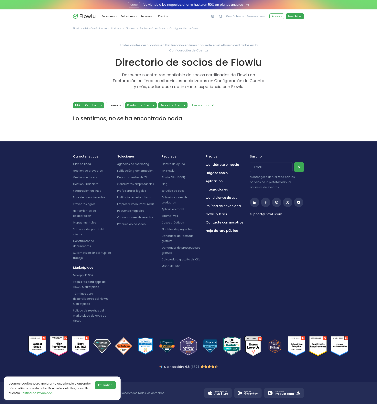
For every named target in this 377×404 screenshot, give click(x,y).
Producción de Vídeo (131, 224)
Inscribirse (294, 16)
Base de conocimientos (89, 197)
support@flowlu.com (266, 214)
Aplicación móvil (173, 209)
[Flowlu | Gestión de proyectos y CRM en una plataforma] (84, 16)
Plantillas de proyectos (177, 229)
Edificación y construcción (135, 171)
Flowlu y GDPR (216, 214)
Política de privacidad (223, 206)
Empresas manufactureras (135, 204)
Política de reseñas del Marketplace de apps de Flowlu (89, 316)
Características (85, 156)
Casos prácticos (173, 222)
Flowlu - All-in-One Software (90, 28)
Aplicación (214, 181)
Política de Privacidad (36, 393)
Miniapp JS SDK (83, 275)
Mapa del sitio (171, 266)
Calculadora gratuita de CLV (181, 259)
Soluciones (128, 16)
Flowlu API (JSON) (173, 177)
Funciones (108, 16)
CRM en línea (82, 164)
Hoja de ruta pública (222, 230)
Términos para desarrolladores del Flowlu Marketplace (90, 299)
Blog (164, 184)
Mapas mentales (84, 222)
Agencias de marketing (133, 164)
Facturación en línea (152, 28)
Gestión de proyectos (88, 171)
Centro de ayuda (173, 164)
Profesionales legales (131, 191)
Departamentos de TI (132, 177)
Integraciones (217, 189)
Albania (130, 28)
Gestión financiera (85, 184)
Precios (163, 16)
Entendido (105, 385)
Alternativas (170, 216)
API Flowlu (168, 171)
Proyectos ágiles (84, 204)
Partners (116, 28)
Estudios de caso (173, 191)
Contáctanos (235, 16)
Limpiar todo (201, 105)
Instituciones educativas (134, 197)
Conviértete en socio (222, 164)
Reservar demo (256, 16)
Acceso (277, 16)
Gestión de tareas (85, 177)
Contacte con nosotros (224, 222)
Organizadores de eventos (135, 217)
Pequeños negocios (130, 211)
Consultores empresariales (135, 184)
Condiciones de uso (222, 197)
